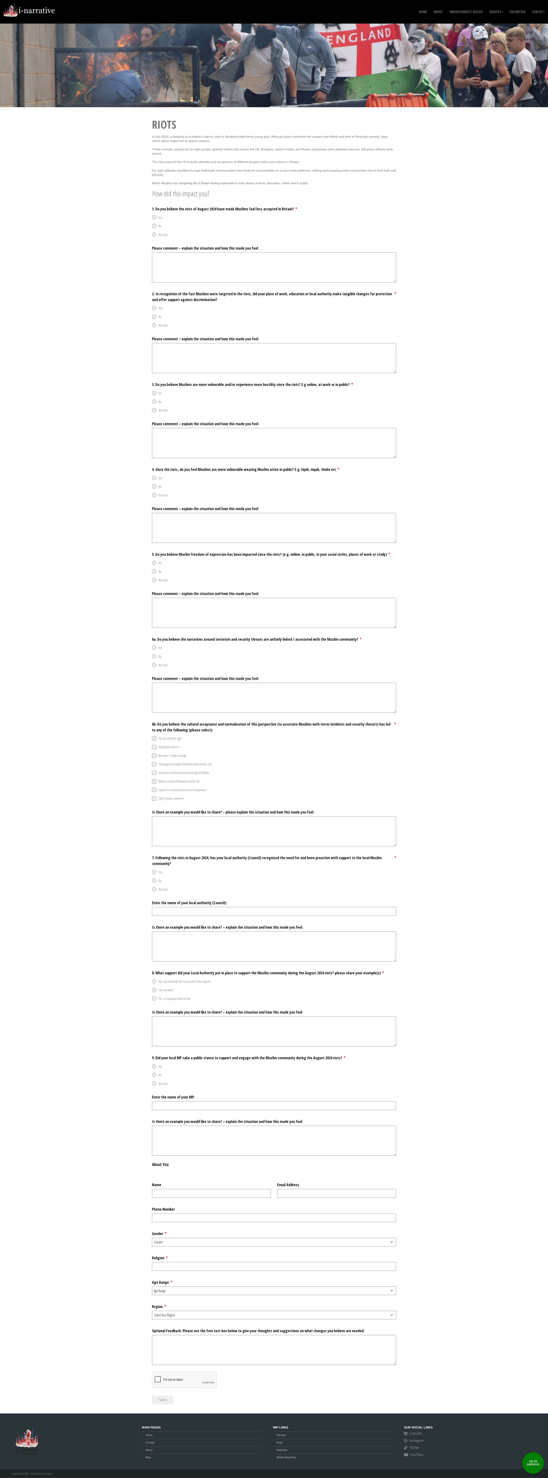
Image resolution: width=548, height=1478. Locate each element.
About (149, 1450)
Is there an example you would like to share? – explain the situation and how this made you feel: (227, 927)
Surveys (281, 1435)
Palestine (282, 1450)
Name (156, 1184)
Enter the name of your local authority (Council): (189, 902)
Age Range (162, 1282)
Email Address (288, 1184)
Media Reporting (286, 1457)
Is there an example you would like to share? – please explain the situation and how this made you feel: (233, 812)
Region (159, 1306)
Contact (150, 1442)
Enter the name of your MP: (173, 1097)
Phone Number (163, 1209)
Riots (280, 1442)
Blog (148, 1457)
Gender (159, 1233)
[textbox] (270, 1242)
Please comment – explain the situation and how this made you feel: (205, 248)
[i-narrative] (30, 5)
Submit (162, 1400)
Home (423, 11)
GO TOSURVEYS (533, 1463)
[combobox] (274, 1242)
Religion (160, 1257)
